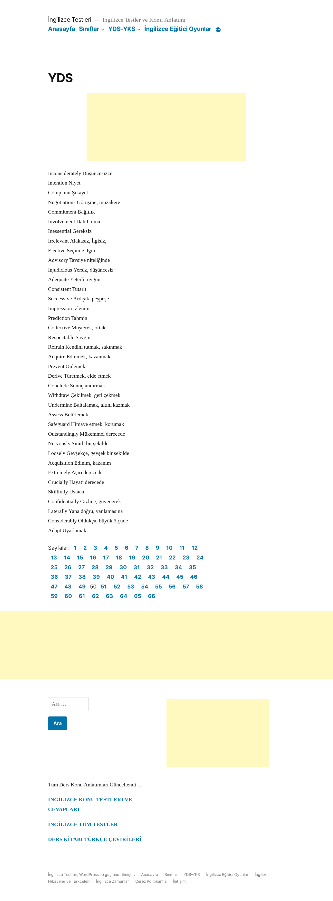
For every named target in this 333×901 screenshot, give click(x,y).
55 (158, 586)
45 (179, 577)
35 (192, 567)
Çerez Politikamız (150, 881)
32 (150, 567)
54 (144, 586)
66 (151, 596)
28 (95, 567)
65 (137, 596)
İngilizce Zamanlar (112, 881)
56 (172, 586)
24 (200, 557)
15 (80, 557)
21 (159, 557)
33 (164, 567)
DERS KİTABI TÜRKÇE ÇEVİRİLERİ (95, 839)
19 (132, 557)
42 (137, 577)
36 (54, 577)
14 (67, 557)
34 (178, 567)
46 (193, 577)
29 (109, 567)
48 (68, 586)
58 (199, 586)
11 (182, 548)
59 (54, 596)
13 (54, 557)
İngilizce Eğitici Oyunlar (177, 28)
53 (130, 586)
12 (195, 548)
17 (106, 557)
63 (109, 596)
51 (104, 586)
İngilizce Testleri (69, 19)
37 (68, 577)
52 (117, 586)
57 (186, 586)
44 (165, 577)
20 (145, 557)
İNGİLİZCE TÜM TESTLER (83, 824)
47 (54, 586)
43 (151, 577)
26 (67, 567)
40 (110, 577)
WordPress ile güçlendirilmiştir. (107, 874)
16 (93, 557)
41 (124, 577)
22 (172, 557)
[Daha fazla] (218, 30)
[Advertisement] (166, 127)
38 (82, 577)
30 (123, 567)
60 (68, 596)
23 (186, 557)
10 (169, 548)
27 (81, 567)
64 (123, 596)
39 (96, 577)
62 (95, 596)
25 (54, 567)
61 (82, 596)
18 (119, 557)
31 (137, 567)
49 (82, 586)
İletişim (179, 881)
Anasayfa (61, 28)
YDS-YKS (121, 28)
